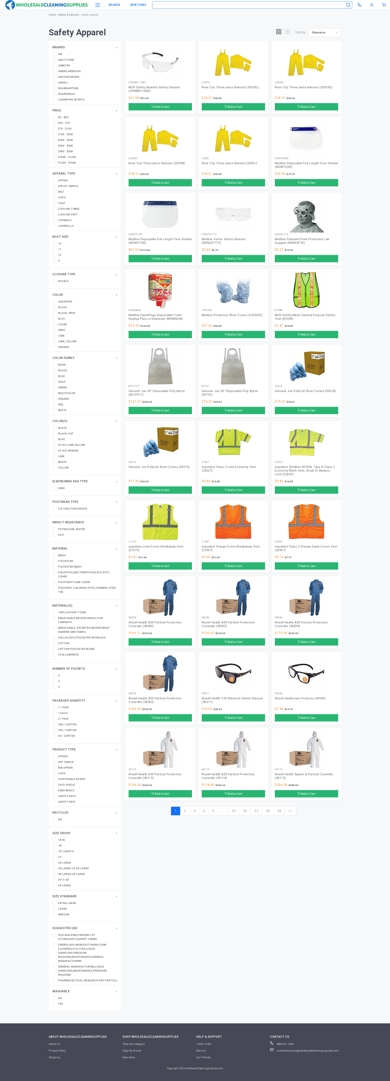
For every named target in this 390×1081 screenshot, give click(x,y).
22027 (205, 462)
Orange (63, 347)
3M (60, 54)
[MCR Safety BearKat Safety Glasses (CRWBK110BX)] (160, 62)
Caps (62, 197)
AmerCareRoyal (69, 71)
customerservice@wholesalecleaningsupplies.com (308, 1050)
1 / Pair (63, 707)
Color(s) (59, 421)
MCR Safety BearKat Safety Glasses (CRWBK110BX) (154, 89)
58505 (205, 618)
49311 (205, 693)
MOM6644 (135, 310)
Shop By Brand (131, 1050)
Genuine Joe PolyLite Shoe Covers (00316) (159, 467)
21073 (132, 542)
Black (62, 307)
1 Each (63, 713)
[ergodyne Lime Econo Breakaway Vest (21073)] (160, 521)
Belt (61, 191)
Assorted (65, 301)
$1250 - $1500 (67, 162)
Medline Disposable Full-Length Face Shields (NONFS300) (306, 165)
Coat (61, 203)
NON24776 (281, 234)
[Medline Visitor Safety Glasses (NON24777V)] (233, 214)
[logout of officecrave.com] (372, 5)
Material (60, 548)
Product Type (64, 749)
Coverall (65, 220)
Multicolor (66, 393)
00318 (279, 386)
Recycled (60, 812)
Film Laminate (68, 654)
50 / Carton (66, 735)
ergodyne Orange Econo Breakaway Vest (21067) (231, 548)
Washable (61, 991)
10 (59, 243)
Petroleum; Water (71, 529)
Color (57, 295)
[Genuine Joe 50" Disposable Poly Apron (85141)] (233, 366)
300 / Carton (67, 724)
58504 (279, 618)
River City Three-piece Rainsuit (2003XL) (230, 87)
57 (256, 811)
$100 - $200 (65, 134)
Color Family (63, 358)
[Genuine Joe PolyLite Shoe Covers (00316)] (160, 442)
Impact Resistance (68, 522)
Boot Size (60, 237)
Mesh (62, 555)
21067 (205, 542)
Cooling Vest (68, 214)
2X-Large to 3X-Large (73, 868)
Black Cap (66, 433)
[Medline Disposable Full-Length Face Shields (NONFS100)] (160, 214)
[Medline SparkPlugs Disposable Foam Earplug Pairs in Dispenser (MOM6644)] (160, 290)
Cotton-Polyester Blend (76, 648)
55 (234, 811)
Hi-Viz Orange (68, 450)
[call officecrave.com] (359, 5)
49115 (132, 769)
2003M (133, 158)
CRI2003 (207, 310)
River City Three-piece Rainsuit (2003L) (229, 163)
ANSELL (63, 82)
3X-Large (64, 885)
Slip (61, 534)
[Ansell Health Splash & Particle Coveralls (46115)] (306, 749)
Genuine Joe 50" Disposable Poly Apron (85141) (230, 392)
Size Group (61, 833)
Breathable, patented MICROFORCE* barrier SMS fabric (84, 629)
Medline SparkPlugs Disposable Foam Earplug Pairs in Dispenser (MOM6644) (156, 317)
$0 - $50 (63, 117)
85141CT (134, 386)
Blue (61, 318)
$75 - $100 (64, 128)
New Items (138, 4)
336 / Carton (67, 730)
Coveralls (66, 225)
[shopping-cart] (384, 5)
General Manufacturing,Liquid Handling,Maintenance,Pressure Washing (82, 970)
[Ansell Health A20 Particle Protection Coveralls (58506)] (160, 597)
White (62, 410)
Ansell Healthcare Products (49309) (300, 698)
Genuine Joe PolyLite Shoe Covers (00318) (305, 391)
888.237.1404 (285, 1043)
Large (62, 908)
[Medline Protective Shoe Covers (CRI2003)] (233, 290)
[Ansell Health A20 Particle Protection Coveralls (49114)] (233, 749)
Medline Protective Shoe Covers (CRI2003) (232, 315)
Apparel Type (63, 173)
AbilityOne (66, 59)
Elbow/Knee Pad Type (70, 481)
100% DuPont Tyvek (72, 612)
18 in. (62, 839)
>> (290, 811)
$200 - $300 (65, 139)
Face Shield (66, 784)
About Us (54, 1043)
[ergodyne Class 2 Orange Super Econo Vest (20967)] (306, 521)
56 (245, 811)
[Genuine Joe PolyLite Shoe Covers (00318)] (306, 366)
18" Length (66, 851)
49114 (205, 769)
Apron (63, 180)
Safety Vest (67, 801)
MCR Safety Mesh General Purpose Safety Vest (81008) (305, 317)
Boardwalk (66, 93)
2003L (205, 158)
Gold (61, 381)
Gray (61, 330)
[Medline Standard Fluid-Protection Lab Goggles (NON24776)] (306, 214)
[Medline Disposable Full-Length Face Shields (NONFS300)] (306, 138)
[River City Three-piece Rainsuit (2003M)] (160, 138)
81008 (279, 310)
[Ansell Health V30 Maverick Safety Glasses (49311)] (233, 673)
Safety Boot (67, 796)
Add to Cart (161, 106)
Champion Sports (71, 99)
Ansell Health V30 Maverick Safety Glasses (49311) (232, 700)
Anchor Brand (68, 76)
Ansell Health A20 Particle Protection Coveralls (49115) (155, 776)
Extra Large (67, 903)
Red (60, 404)
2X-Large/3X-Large (71, 874)
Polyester (65, 561)
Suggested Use (64, 928)
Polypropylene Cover (74, 582)
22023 (279, 462)
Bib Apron (65, 767)
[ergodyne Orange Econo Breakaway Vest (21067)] (233, 521)
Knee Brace (66, 790)
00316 (132, 462)
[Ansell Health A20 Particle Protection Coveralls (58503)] (160, 673)
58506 (132, 618)
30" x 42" (64, 879)
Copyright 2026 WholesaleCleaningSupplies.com (195, 1068)
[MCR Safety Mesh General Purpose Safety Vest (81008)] (306, 290)
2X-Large (64, 862)
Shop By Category (133, 1043)
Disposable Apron (71, 779)
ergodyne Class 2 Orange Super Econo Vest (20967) (306, 548)
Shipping (54, 1057)
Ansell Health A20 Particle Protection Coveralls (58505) (228, 624)
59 (279, 811)
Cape (61, 773)
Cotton (63, 643)
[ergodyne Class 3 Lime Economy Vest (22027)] (233, 442)
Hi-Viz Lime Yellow (71, 444)
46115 (279, 769)
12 (59, 254)
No (60, 819)
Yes (60, 1003)
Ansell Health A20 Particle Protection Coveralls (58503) (155, 700)
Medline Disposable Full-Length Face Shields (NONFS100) (160, 241)
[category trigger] (97, 5)
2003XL (206, 82)
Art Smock (66, 762)
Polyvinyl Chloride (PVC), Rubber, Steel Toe (87, 589)
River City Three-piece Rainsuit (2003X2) (303, 87)
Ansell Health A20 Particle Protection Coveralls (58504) (301, 624)
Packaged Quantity (68, 700)
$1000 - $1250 (67, 157)
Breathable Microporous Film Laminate (80, 620)
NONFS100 (135, 234)
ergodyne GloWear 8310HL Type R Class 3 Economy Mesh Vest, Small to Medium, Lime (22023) (305, 470)
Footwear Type (65, 502)
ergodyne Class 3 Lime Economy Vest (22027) (229, 468)
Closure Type (63, 274)
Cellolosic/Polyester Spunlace (82, 637)
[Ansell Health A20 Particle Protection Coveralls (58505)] (233, 597)
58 (268, 811)
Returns (201, 1050)
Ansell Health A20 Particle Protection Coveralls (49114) (228, 776)
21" (60, 857)
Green (62, 387)
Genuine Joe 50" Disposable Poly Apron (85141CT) (157, 392)
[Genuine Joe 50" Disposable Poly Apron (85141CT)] (160, 366)
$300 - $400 (65, 145)
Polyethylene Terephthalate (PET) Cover (83, 574)
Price (56, 110)
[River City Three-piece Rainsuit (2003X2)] (306, 62)
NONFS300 (281, 158)
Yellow (63, 467)
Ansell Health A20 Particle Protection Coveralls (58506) (155, 624)
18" (60, 845)
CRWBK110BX (137, 82)
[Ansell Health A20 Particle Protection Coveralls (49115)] (160, 749)
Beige (62, 364)
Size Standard (64, 896)
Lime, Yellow (67, 341)
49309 (279, 693)
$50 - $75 (64, 122)
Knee (61, 488)
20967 (279, 542)
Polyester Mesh (69, 566)
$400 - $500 (65, 151)
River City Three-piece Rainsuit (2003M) (157, 163)
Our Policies (203, 1057)
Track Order (203, 1043)
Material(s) (62, 605)
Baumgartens (68, 88)
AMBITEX (64, 65)
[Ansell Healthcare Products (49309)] (306, 673)
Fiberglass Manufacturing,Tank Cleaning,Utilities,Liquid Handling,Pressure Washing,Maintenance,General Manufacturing (82, 952)
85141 (205, 386)
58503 (132, 693)
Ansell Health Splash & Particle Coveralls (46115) (304, 776)
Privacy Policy (57, 1050)
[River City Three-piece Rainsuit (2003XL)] (233, 62)
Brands (114, 4)
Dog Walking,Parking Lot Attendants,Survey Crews (77, 937)
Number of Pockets (68, 669)
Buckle (63, 281)
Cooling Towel (69, 208)
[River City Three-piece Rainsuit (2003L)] (233, 138)
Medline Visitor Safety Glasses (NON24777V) (224, 241)
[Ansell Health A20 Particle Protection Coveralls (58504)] (306, 597)
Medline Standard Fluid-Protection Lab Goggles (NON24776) (302, 241)
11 (59, 249)
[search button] (348, 5)
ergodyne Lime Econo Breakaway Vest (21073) (156, 548)
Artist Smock (68, 186)
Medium (63, 914)
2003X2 (279, 82)
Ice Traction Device (72, 508)
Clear (62, 324)
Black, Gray (67, 312)
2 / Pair (63, 718)
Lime (61, 335)
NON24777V (209, 234)
